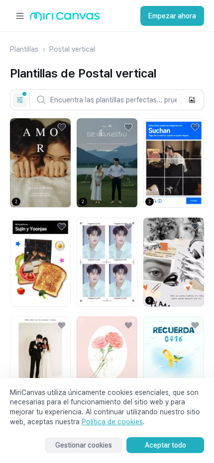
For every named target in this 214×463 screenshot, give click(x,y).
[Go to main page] (65, 18)
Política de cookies (112, 422)
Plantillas (24, 49)
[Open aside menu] (20, 16)
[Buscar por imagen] (192, 100)
